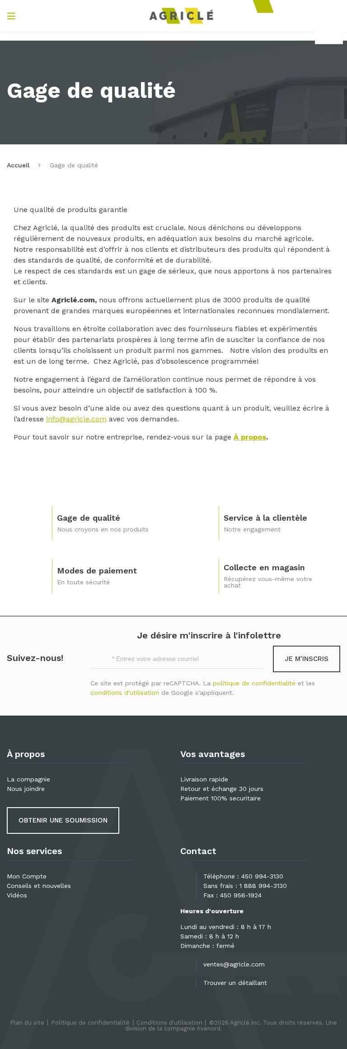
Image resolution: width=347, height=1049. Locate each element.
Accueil (18, 165)
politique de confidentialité (254, 683)
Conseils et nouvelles (39, 885)
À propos (250, 437)
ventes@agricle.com (234, 964)
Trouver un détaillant (235, 982)
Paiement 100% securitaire (220, 798)
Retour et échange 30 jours (221, 788)
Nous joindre (26, 788)
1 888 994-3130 (263, 885)
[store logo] (181, 16)
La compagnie (28, 779)
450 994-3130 (262, 876)
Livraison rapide (204, 779)
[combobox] (329, 34)
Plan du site (27, 1022)
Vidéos (17, 895)
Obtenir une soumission (63, 820)
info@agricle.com (76, 419)
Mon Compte (27, 876)
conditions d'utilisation (124, 692)
